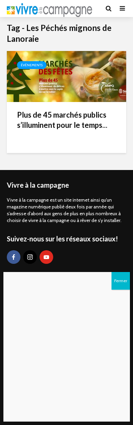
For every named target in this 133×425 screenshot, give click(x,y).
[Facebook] (13, 257)
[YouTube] (46, 257)
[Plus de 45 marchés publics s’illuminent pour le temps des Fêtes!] (66, 76)
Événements (32, 65)
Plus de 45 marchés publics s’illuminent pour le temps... (62, 120)
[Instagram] (30, 257)
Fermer (120, 280)
